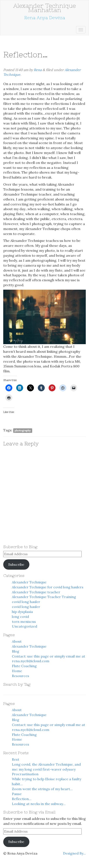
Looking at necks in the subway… (38, 804)
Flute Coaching (24, 666)
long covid (20, 616)
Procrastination (25, 774)
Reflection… (21, 799)
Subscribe (16, 564)
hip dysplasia (22, 611)
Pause (17, 794)
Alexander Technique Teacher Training (44, 597)
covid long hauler (26, 602)
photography (23, 430)
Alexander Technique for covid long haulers (47, 587)
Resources (20, 676)
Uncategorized (24, 626)
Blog (15, 651)
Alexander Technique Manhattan (44, 7)
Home (17, 671)
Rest (15, 759)
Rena (38, 70)
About (17, 641)
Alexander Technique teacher (36, 592)
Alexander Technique (29, 582)
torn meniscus (24, 621)
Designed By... (74, 853)
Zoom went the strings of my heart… (42, 789)
